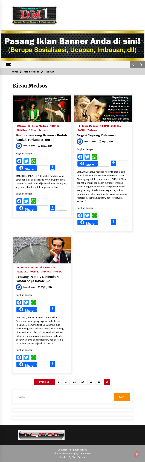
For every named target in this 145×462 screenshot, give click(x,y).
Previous (44, 381)
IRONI (34, 267)
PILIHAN (104, 125)
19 (99, 381)
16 (74, 381)
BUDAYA (21, 125)
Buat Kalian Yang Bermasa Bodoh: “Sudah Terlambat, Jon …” (42, 137)
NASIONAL (22, 271)
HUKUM (25, 267)
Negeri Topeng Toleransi (96, 135)
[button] (133, 64)
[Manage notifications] (137, 454)
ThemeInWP (85, 453)
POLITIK (54, 125)
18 (90, 381)
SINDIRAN (22, 130)
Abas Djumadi (79, 457)
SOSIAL (33, 130)
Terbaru (43, 130)
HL (28, 125)
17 (82, 381)
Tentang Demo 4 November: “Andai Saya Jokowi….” (37, 279)
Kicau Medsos (40, 125)
